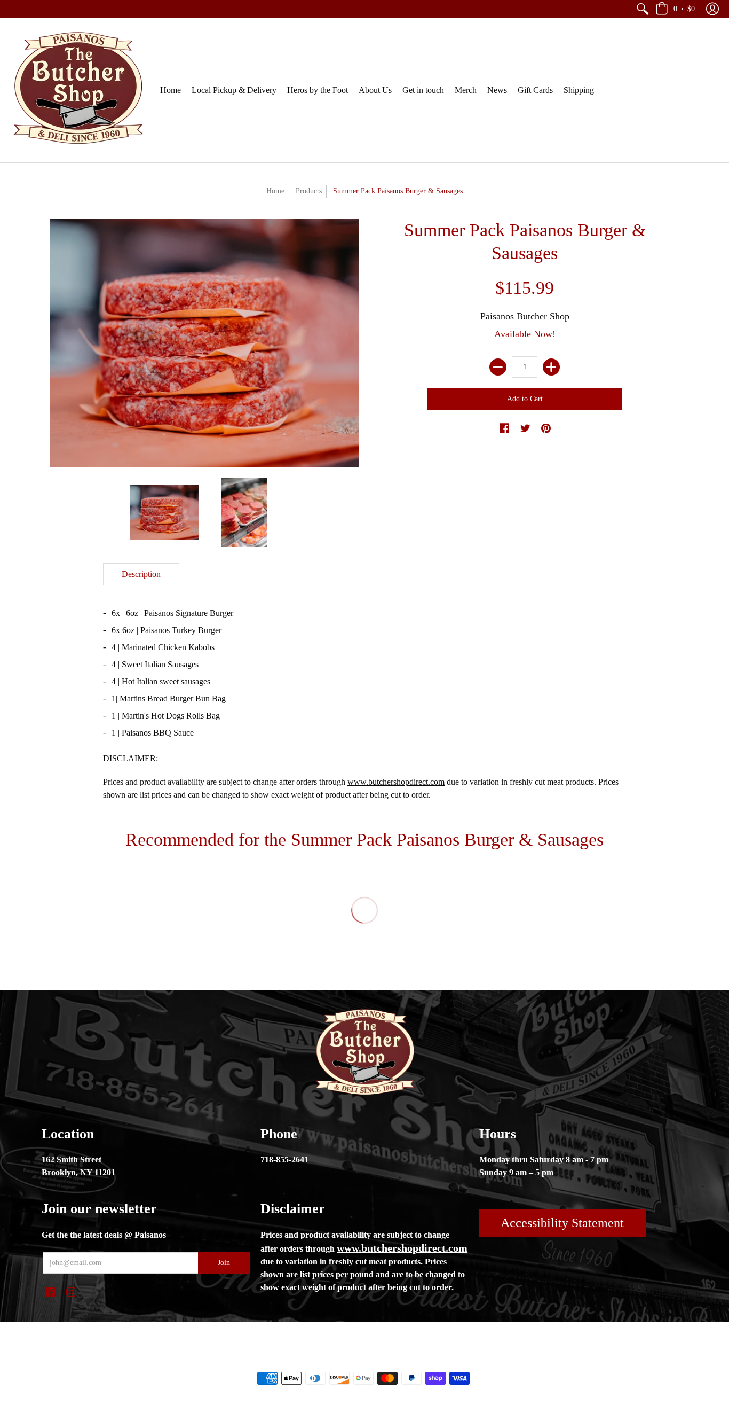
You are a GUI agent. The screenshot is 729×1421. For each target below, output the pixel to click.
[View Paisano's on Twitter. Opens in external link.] (525, 429)
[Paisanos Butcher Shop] (77, 90)
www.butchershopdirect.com (396, 781)
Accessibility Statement (562, 1223)
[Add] (551, 367)
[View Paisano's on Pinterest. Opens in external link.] (546, 429)
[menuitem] (642, 9)
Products (309, 191)
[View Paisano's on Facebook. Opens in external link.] (504, 429)
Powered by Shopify (407, 1360)
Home (275, 191)
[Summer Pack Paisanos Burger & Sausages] (164, 512)
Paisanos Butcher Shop (524, 316)
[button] (642, 9)
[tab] (141, 574)
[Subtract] (497, 367)
